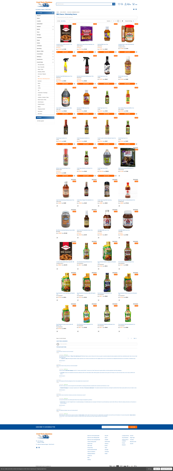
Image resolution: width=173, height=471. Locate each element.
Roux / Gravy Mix (41, 67)
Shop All (38, 15)
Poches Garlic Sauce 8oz (123, 76)
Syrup (39, 85)
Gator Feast (90, 445)
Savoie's (131, 435)
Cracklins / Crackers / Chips (43, 97)
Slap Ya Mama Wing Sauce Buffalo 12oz (126, 107)
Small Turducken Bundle (92, 449)
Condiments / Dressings (42, 92)
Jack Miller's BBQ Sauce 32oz (124, 230)
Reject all (156, 469)
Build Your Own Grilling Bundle (93, 437)
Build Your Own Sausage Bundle (94, 439)
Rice (39, 76)
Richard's (124, 444)
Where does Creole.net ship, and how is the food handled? (66, 365)
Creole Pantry (40, 62)
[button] (59, 362)
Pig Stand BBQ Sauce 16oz (103, 44)
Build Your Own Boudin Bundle (93, 435)
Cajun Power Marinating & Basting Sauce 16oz (65, 200)
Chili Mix (39, 94)
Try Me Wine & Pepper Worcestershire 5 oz (85, 200)
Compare (74, 52)
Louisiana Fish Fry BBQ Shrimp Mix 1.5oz (64, 44)
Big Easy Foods (133, 441)
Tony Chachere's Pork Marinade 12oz (105, 293)
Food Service (40, 59)
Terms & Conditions (91, 451)
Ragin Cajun (132, 437)
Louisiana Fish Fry (125, 435)
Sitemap (89, 459)
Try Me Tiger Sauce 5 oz (123, 138)
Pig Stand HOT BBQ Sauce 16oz (83, 107)
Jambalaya (39, 45)
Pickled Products (41, 104)
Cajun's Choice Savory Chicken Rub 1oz (125, 168)
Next (135, 338)
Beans (39, 83)
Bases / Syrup (40, 69)
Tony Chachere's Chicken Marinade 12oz (126, 261)
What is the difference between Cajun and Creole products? (67, 410)
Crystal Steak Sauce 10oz (102, 76)
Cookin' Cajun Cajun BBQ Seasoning (105, 200)
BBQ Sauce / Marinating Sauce (44, 78)
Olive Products (40, 102)
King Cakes (40, 111)
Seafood (38, 26)
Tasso (38, 32)
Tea (38, 90)
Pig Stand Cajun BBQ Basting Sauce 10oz (64, 76)
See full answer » (62, 360)
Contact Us (90, 455)
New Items (40, 113)
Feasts (38, 40)
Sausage (39, 34)
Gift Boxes (39, 56)
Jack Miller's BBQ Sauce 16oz (103, 230)
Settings (150, 469)
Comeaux (132, 439)
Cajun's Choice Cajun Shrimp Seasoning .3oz (85, 44)
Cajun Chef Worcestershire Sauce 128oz (64, 107)
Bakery (39, 106)
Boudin (38, 29)
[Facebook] (134, 9)
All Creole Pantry (41, 64)
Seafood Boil (39, 23)
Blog (88, 457)
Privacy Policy (90, 447)
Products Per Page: (128, 21)
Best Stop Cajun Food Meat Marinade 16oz (126, 200)
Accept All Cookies (166, 469)
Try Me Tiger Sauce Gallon (103, 168)
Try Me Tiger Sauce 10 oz (102, 107)
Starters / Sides (40, 51)
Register (129, 4)
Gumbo (38, 43)
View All (131, 443)
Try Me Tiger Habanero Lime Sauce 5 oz (84, 168)
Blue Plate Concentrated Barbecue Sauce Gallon (65, 230)
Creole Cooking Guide (92, 441)
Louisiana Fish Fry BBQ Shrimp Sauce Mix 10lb (65, 261)
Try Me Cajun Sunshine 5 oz (61, 138)
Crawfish (39, 21)
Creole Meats (40, 53)
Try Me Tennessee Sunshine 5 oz (83, 138)
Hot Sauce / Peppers (42, 74)
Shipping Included (41, 108)
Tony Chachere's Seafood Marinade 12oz (85, 324)
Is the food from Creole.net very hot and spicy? (64, 351)
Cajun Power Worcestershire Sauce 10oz (85, 230)
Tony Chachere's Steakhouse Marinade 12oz (106, 324)
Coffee (39, 88)
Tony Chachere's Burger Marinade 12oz (84, 261)
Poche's (123, 442)
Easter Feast (90, 443)
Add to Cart (65, 52)
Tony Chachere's (125, 437)
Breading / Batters (41, 71)
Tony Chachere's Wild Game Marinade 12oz (126, 324)
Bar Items (39, 81)
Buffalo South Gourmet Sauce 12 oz (63, 168)
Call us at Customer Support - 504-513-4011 (45, 444)
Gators (38, 18)
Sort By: (58, 21)
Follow (57, 352)
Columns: (108, 21)
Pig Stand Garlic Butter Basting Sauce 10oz (85, 76)
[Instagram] (136, 9)
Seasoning (39, 48)
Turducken (39, 37)
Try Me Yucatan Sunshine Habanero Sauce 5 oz (107, 138)
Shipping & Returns (91, 453)
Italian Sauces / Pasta (42, 99)
